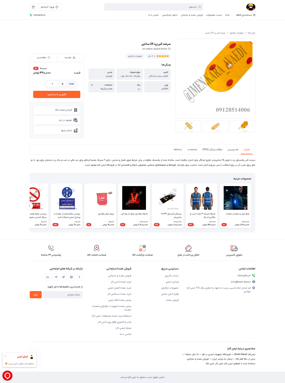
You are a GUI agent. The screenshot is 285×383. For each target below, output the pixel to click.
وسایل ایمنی (172, 281)
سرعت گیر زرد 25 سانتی (215, 32)
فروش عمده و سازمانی (119, 275)
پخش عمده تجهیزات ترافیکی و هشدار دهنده (111, 308)
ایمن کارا (251, 32)
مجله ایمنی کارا (123, 328)
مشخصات (192, 149)
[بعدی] (29, 206)
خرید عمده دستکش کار (119, 294)
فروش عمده (172, 300)
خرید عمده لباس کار (121, 281)
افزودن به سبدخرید (56, 94)
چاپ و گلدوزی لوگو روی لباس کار (114, 322)
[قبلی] (255, 206)
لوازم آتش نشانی (170, 294)
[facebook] (79, 277)
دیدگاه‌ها (178, 149)
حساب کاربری (172, 275)
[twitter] (63, 277)
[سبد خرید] (33, 7)
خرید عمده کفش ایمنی (119, 288)
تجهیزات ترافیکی (237, 32)
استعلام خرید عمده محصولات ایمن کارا (111, 316)
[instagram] (71, 277)
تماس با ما (125, 334)
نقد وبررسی (233, 149)
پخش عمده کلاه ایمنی (119, 300)
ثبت (36, 294)
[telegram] (55, 277)
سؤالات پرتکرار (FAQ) (212, 149)
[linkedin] (47, 277)
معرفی (247, 149)
